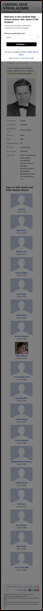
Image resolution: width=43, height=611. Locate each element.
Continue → (21, 44)
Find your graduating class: (14, 33)
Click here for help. (27, 58)
